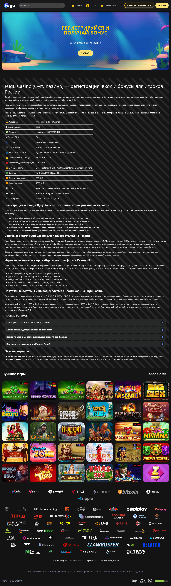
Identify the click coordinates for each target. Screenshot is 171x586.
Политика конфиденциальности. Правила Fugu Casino (74, 561)
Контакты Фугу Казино (110, 561)
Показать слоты (157, 374)
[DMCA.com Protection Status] (162, 580)
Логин (162, 5)
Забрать (85, 53)
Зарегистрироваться (139, 5)
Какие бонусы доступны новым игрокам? (29, 329)
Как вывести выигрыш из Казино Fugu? (28, 344)
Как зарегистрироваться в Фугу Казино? (28, 322)
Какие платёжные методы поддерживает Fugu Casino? (36, 336)
